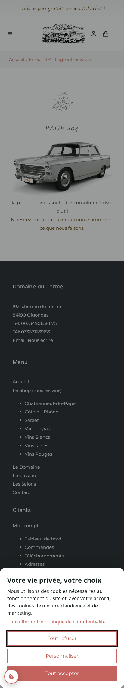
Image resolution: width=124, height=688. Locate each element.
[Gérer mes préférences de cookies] (11, 676)
